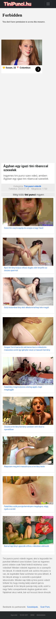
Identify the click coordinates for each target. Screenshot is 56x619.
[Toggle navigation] (48, 4)
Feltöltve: (13, 189)
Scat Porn (45, 607)
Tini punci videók (32, 186)
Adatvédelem (41, 615)
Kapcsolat (14, 615)
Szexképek (32, 607)
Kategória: (18, 186)
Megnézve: (36, 189)
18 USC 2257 (24, 615)
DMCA (32, 615)
